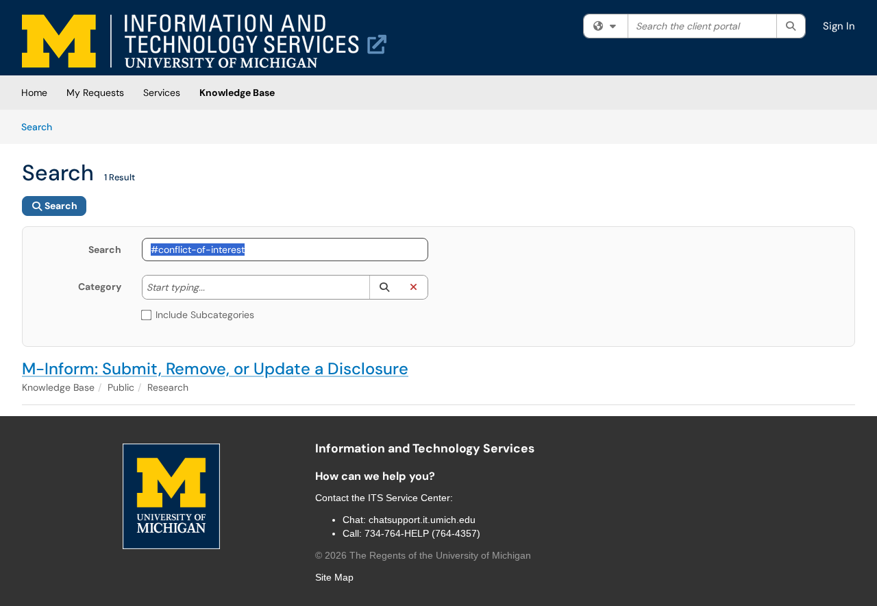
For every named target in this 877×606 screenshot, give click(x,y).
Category (99, 286)
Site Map (334, 577)
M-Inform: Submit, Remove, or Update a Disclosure (215, 368)
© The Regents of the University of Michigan (423, 555)
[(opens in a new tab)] (204, 41)
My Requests (95, 92)
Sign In (839, 26)
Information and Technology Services (424, 448)
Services (161, 92)
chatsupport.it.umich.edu (422, 519)
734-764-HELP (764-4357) (422, 533)
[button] (384, 287)
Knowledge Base (237, 92)
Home (34, 92)
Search (41, 126)
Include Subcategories (205, 314)
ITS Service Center (409, 497)
